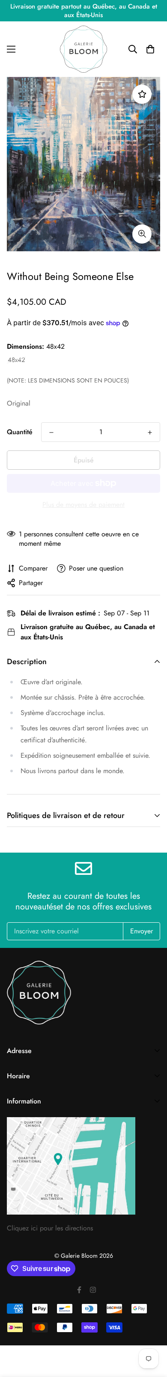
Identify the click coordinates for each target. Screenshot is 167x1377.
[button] (150, 49)
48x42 (16, 360)
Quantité (20, 432)
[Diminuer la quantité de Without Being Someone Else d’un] (51, 432)
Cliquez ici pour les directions (50, 1228)
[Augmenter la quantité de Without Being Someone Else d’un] (150, 432)
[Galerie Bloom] (83, 49)
